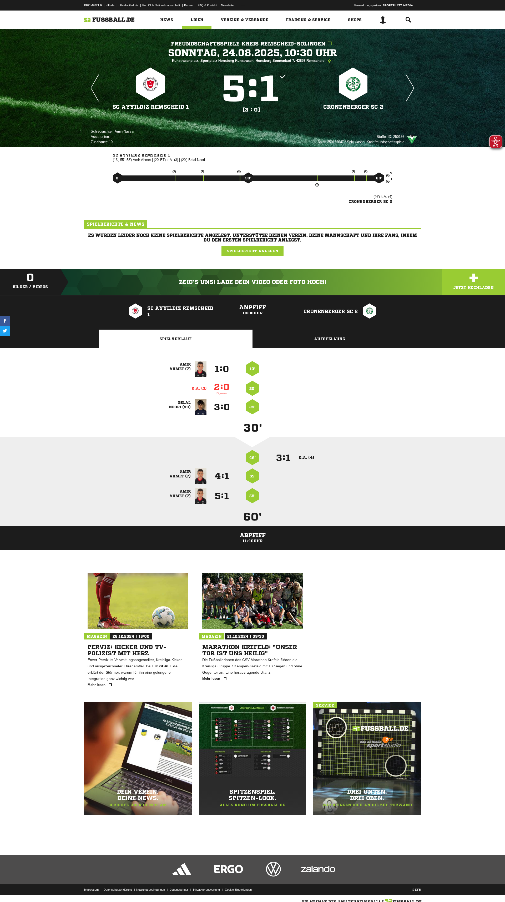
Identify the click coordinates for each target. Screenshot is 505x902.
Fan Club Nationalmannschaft (161, 5)
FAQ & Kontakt (207, 5)
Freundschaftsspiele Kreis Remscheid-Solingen (248, 44)
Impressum (91, 889)
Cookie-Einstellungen (238, 889)
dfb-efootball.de (128, 5)
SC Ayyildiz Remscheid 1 (151, 107)
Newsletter (228, 5)
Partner (189, 5)
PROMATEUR (93, 5)
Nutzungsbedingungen (150, 889)
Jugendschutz (179, 889)
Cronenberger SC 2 (353, 107)
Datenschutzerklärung (118, 889)
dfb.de (110, 5)
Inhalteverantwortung (206, 889)
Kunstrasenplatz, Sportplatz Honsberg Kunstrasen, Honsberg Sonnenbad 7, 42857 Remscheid (249, 61)
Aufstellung (329, 339)
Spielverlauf (175, 339)
